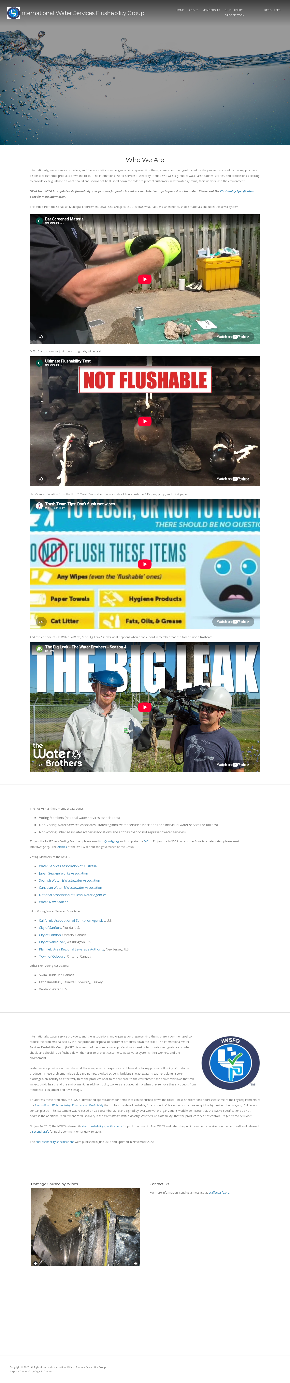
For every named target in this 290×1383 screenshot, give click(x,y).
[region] (85, 1264)
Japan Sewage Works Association (63, 873)
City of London (50, 935)
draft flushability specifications (102, 1126)
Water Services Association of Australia (68, 866)
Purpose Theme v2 (19, 1371)
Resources (272, 10)
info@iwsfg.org (109, 841)
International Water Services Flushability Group (82, 12)
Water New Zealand (53, 902)
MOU (147, 841)
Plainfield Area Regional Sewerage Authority (71, 949)
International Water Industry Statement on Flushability (69, 1105)
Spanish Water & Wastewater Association (69, 880)
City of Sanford (50, 927)
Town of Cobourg (52, 956)
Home (180, 10)
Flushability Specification (234, 13)
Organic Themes (43, 1371)
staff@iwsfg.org (219, 1192)
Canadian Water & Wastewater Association (70, 887)
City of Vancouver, (52, 942)
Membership (211, 10)
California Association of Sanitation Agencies (72, 920)
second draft (40, 1131)
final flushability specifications (55, 1142)
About (193, 10)
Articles (62, 847)
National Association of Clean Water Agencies (73, 895)
